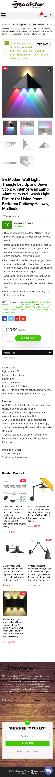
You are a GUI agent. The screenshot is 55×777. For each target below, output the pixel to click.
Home (4, 25)
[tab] (27, 352)
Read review (19, 226)
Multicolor (37, 310)
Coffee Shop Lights (37, 302)
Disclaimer (22, 773)
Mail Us (34, 773)
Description (10, 353)
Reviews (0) (9, 358)
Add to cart (28, 338)
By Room (25, 302)
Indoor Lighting (19, 25)
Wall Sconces (38, 25)
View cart (42, 44)
